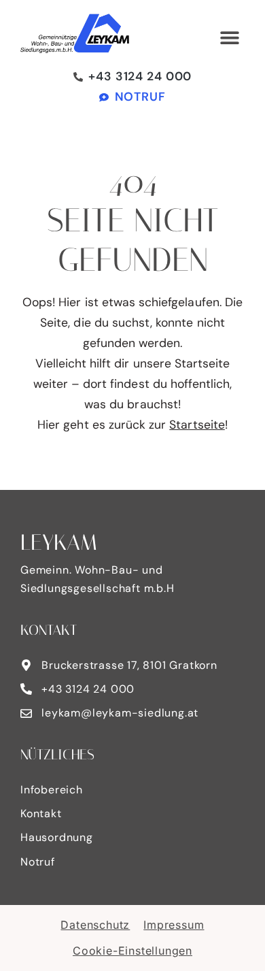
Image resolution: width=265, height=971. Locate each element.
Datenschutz (95, 925)
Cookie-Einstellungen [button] (132, 950)
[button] (229, 37)
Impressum (173, 925)
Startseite (197, 424)
